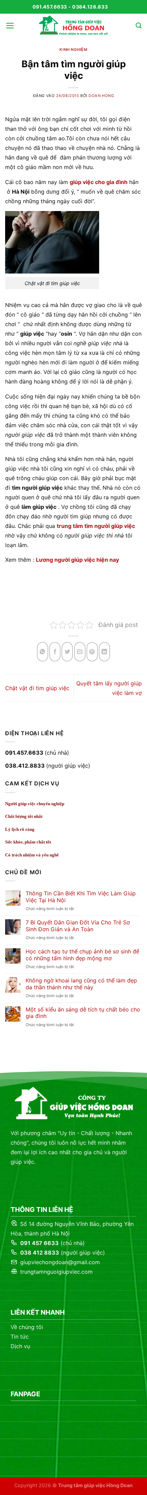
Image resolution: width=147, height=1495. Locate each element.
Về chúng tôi (27, 1327)
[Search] (139, 25)
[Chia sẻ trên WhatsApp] (42, 651)
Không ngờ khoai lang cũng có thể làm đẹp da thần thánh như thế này (81, 983)
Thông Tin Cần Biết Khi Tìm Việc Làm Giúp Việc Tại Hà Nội (81, 896)
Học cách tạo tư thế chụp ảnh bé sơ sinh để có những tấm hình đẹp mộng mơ (82, 954)
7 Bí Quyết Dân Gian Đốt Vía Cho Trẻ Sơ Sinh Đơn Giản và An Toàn (78, 925)
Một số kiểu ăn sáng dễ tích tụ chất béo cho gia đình (83, 1012)
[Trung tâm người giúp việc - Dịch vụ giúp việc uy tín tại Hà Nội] (73, 25)
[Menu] (10, 25)
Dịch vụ (20, 1346)
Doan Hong (101, 95)
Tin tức (20, 1336)
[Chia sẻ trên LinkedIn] (104, 651)
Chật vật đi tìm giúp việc (37, 688)
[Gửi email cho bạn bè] (79, 651)
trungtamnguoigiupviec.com (55, 1271)
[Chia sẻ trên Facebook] (55, 651)
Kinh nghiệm (73, 49)
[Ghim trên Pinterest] (92, 651)
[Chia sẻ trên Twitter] (67, 651)
